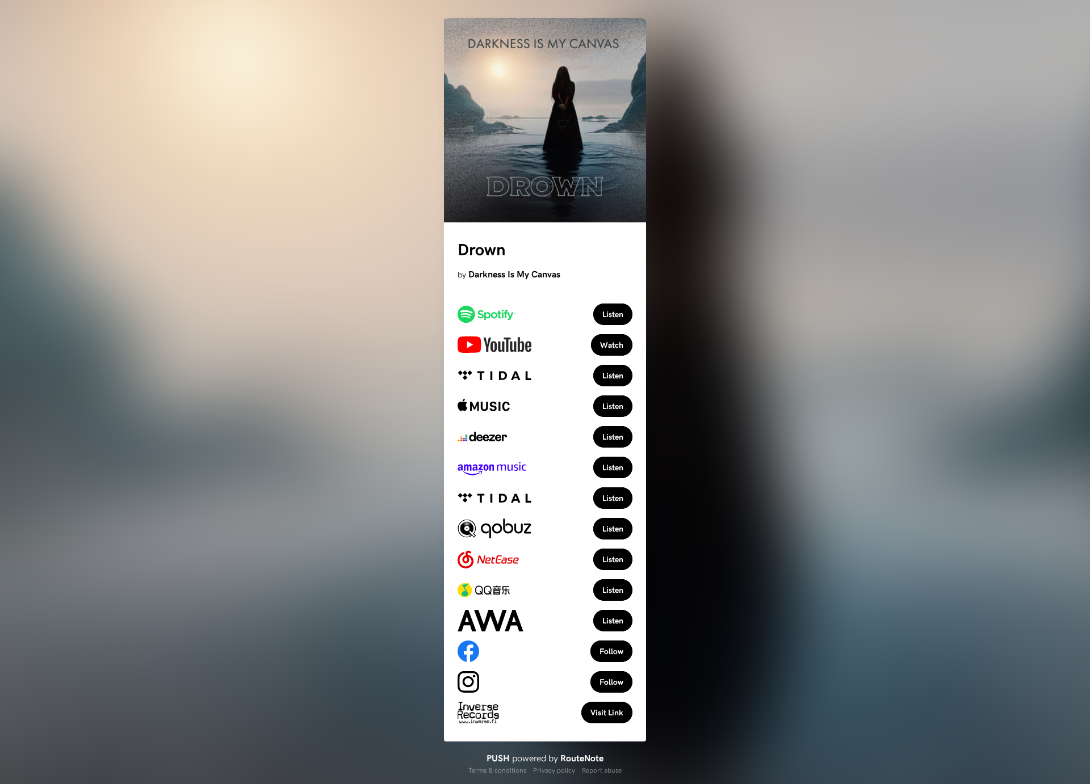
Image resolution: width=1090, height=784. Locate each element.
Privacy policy (554, 769)
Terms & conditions (497, 769)
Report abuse (602, 769)
